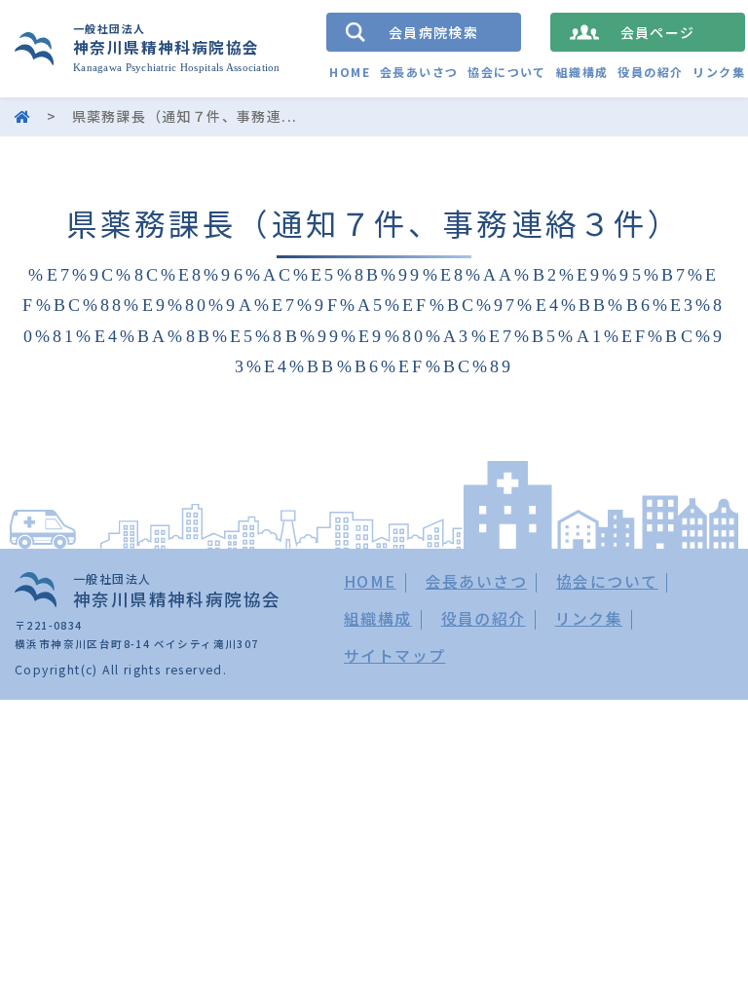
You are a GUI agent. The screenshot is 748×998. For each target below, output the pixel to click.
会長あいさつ (419, 71)
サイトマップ (394, 655)
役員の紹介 (650, 71)
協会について (506, 71)
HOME (349, 71)
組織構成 (582, 71)
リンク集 (718, 71)
